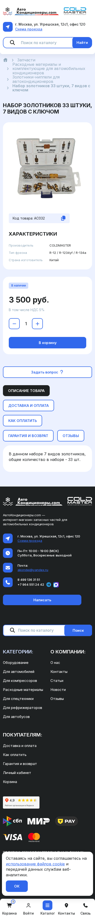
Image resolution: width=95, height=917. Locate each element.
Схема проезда (28, 29)
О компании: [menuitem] (68, 652)
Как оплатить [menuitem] (15, 754)
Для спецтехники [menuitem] (18, 698)
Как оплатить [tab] (22, 421)
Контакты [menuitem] (58, 671)
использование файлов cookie (35, 863)
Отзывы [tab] (71, 436)
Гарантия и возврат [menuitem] (20, 763)
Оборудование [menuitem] (15, 662)
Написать (42, 600)
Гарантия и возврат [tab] (28, 436)
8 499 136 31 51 (29, 580)
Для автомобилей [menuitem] (18, 671)
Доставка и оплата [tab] (28, 405)
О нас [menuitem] (55, 662)
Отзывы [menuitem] (57, 698)
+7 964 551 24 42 (31, 584)
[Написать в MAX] (56, 584)
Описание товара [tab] (26, 391)
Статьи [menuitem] (56, 680)
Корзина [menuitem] (10, 781)
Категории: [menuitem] (18, 652)
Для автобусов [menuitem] (16, 716)
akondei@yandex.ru (33, 570)
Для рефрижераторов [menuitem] (22, 707)
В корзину (48, 343)
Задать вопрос (45, 372)
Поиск (78, 630)
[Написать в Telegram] (48, 584)
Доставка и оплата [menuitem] (20, 745)
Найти (82, 42)
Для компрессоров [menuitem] (20, 680)
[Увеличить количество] (37, 323)
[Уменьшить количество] (14, 323)
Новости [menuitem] (58, 689)
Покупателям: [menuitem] (22, 735)
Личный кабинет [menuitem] (17, 772)
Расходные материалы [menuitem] (23, 689)
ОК (16, 886)
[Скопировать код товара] (63, 218)
